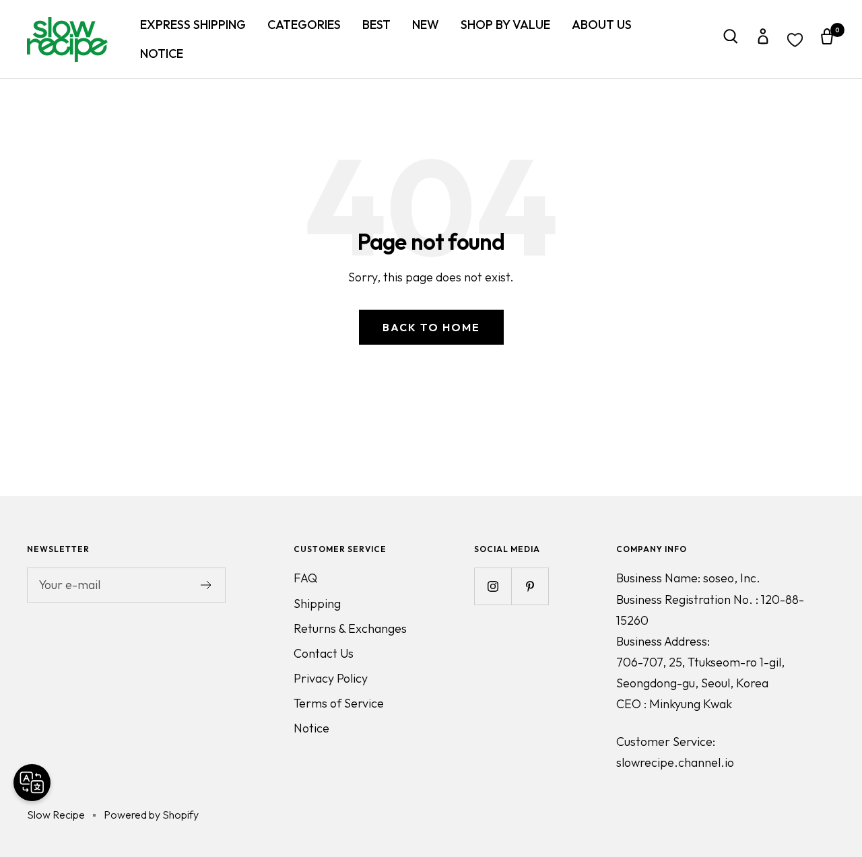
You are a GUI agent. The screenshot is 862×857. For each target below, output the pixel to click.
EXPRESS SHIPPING (193, 24)
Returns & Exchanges (350, 628)
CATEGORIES (304, 24)
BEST (376, 24)
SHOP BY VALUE (505, 24)
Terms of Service (339, 703)
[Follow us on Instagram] (492, 586)
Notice (311, 728)
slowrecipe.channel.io (675, 762)
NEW (425, 24)
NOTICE (161, 53)
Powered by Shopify (151, 814)
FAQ (305, 578)
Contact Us (324, 653)
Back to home (431, 327)
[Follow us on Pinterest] (529, 586)
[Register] (206, 585)
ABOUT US (602, 24)
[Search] (731, 39)
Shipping (317, 603)
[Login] (763, 39)
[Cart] (827, 39)
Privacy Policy (331, 678)
